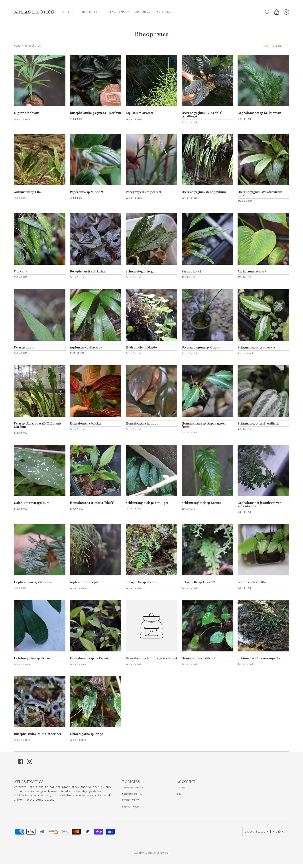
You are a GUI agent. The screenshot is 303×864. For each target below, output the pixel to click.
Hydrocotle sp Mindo (141, 347)
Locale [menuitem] (68, 11)
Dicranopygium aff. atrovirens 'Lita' (260, 193)
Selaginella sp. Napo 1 (141, 582)
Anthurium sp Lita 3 (28, 192)
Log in (181, 787)
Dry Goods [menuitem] (142, 11)
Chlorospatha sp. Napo (86, 734)
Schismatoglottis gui (140, 271)
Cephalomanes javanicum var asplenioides (259, 504)
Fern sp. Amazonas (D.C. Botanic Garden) (38, 425)
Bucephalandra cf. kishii (87, 271)
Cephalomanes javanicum (33, 582)
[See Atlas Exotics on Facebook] (20, 761)
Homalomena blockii (85, 423)
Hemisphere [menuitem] (91, 11)
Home (17, 45)
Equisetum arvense (140, 113)
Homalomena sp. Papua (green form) (204, 425)
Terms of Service (133, 787)
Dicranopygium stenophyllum (204, 192)
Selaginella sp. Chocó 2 (198, 582)
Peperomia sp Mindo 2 (86, 192)
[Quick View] (59, 100)
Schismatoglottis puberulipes (147, 502)
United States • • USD (263, 831)
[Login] (286, 12)
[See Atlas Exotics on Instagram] (29, 761)
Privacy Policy (131, 806)
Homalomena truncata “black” (92, 502)
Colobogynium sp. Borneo (33, 658)
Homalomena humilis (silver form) (151, 658)
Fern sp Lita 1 (191, 271)
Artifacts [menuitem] (164, 11)
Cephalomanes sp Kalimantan (259, 113)
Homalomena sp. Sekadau (89, 658)
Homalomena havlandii (199, 658)
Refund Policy (131, 800)
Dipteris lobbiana (27, 113)
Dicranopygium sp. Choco (201, 347)
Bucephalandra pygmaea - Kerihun (95, 113)
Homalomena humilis (142, 423)
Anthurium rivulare (252, 271)
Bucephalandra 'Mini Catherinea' (38, 734)
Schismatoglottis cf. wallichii (258, 423)
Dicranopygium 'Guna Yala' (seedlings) (202, 114)
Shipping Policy (132, 794)
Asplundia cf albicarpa (86, 347)
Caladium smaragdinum (31, 502)
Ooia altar (21, 271)
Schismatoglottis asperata (256, 347)
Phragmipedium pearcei (143, 192)
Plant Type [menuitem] (117, 11)
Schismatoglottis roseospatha (259, 658)
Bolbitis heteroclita (252, 582)
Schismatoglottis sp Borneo (202, 502)
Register (182, 794)
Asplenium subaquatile (86, 582)
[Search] (267, 12)
